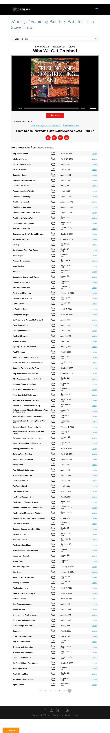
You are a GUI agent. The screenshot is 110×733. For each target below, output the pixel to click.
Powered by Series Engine (89, 698)
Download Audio (72, 125)
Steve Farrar (53, 715)
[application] (55, 108)
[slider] (93, 108)
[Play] (15, 108)
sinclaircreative (71, 715)
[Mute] (87, 108)
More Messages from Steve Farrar (46, 125)
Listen (56, 115)
